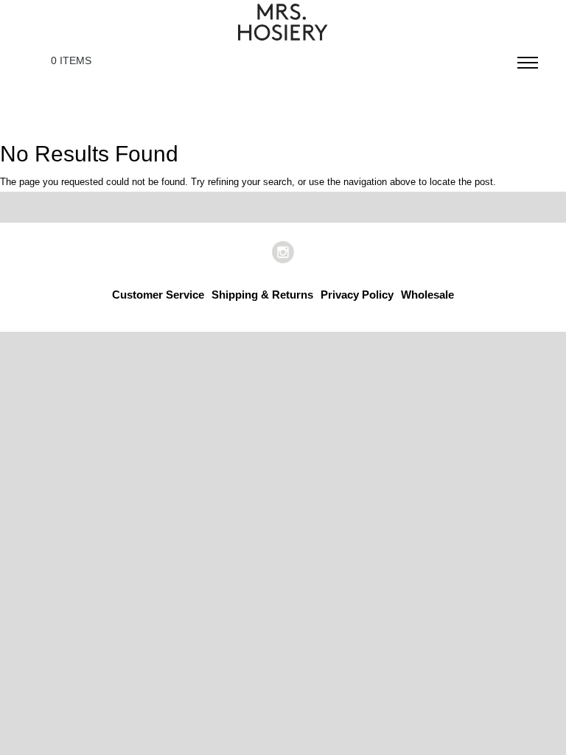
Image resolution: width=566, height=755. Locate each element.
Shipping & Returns (262, 294)
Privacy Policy (357, 294)
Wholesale (427, 294)
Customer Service (158, 294)
